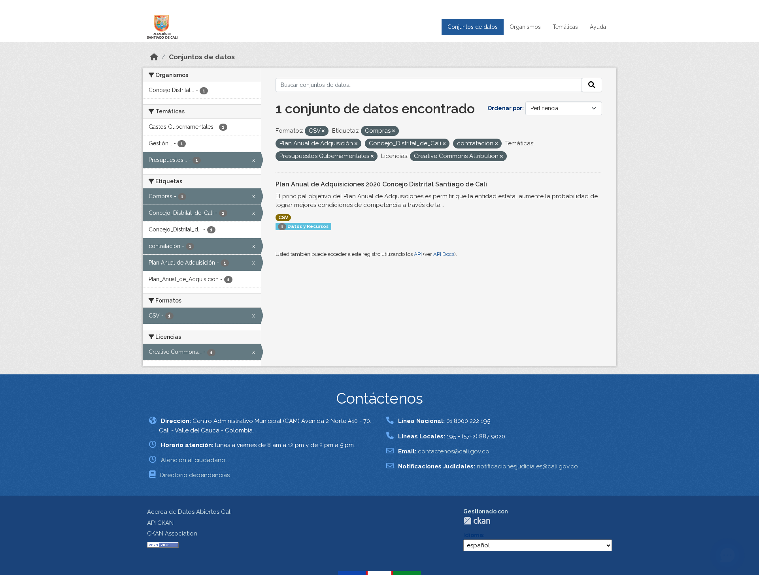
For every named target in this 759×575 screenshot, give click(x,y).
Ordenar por (504, 108)
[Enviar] (592, 85)
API (418, 254)
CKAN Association (172, 533)
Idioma (473, 535)
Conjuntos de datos (472, 27)
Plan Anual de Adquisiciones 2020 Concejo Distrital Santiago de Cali (381, 184)
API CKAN (160, 522)
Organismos (525, 27)
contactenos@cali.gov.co (453, 451)
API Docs (443, 254)
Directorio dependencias (195, 475)
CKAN (476, 521)
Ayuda (598, 27)
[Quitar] (323, 131)
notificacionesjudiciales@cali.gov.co (527, 466)
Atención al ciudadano (193, 460)
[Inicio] (154, 57)
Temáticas (565, 27)
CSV (283, 217)
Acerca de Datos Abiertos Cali (189, 511)
